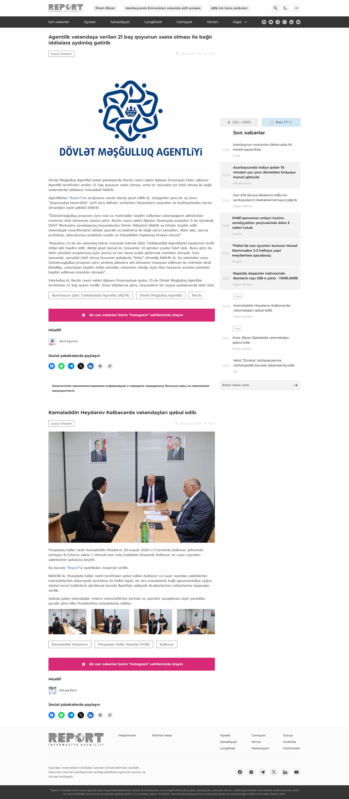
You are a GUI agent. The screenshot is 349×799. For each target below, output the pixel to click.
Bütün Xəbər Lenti (235, 385)
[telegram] (277, 22)
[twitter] (284, 22)
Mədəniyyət (260, 748)
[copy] (110, 366)
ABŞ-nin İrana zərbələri (229, 8)
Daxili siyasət (61, 54)
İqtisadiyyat (228, 742)
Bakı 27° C (284, 122)
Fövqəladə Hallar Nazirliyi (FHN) (124, 644)
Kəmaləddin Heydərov (70, 644)
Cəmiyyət (259, 735)
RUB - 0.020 (241, 122)
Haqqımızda (127, 735)
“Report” (75, 198)
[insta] (271, 22)
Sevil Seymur (68, 341)
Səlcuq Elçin (68, 690)
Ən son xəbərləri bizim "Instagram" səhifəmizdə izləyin (136, 315)
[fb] (264, 22)
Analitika (289, 742)
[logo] (65, 8)
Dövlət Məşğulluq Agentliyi (161, 295)
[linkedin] (291, 22)
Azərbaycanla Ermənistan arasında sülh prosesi (163, 8)
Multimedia (291, 748)
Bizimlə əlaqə (162, 735)
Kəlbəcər (167, 644)
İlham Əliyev (105, 8)
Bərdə (197, 295)
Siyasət (225, 735)
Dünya (288, 735)
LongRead (227, 748)
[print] (100, 366)
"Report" (73, 568)
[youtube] (298, 22)
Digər (237, 22)
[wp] (61, 366)
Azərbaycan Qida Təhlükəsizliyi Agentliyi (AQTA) (90, 295)
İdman (256, 742)
